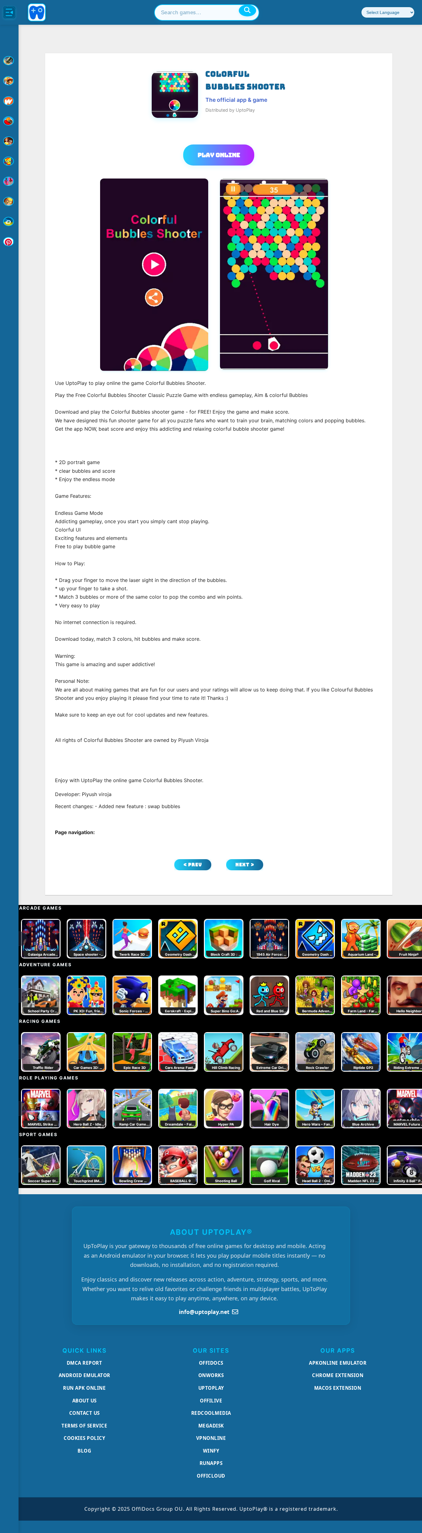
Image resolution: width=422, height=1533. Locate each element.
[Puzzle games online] (9, 141)
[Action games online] (9, 60)
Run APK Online (84, 1388)
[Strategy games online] (9, 201)
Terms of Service (84, 1426)
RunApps (211, 1463)
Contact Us (84, 1413)
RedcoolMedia (211, 1413)
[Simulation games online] (9, 161)
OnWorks (211, 1375)
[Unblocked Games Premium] (9, 241)
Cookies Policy (84, 1438)
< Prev (193, 865)
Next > (244, 865)
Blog (84, 1451)
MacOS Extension (337, 1388)
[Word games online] (9, 221)
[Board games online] (9, 100)
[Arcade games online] (9, 80)
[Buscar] (247, 10)
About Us (84, 1400)
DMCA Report (84, 1363)
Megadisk (211, 1426)
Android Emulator (84, 1375)
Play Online (219, 155)
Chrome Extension (337, 1375)
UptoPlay (211, 1388)
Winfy (211, 1451)
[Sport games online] (9, 181)
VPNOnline (211, 1438)
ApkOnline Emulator (337, 1363)
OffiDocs (211, 1363)
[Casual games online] (9, 120)
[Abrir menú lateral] (9, 12)
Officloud (211, 1476)
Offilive (211, 1400)
